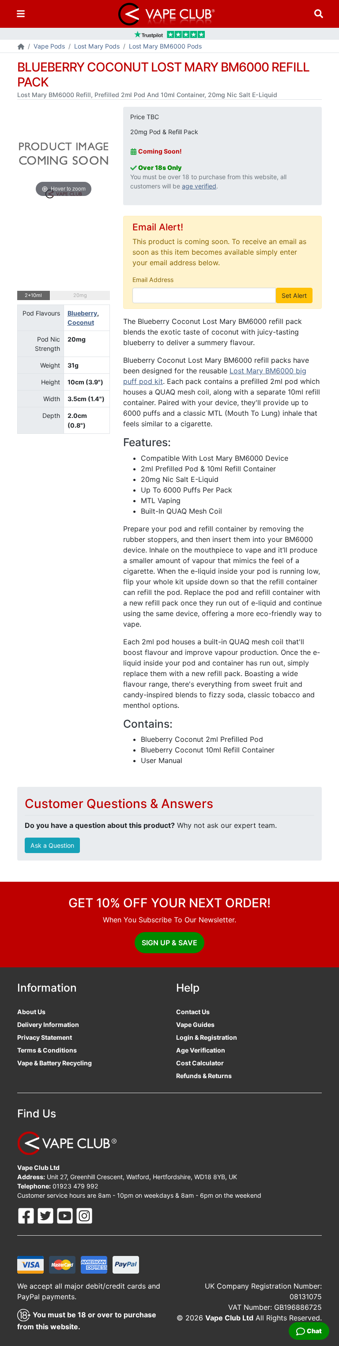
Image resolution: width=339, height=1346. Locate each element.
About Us (31, 1011)
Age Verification (200, 1050)
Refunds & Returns (204, 1075)
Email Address (152, 279)
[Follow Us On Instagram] (84, 1215)
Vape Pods (49, 46)
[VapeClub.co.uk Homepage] (21, 47)
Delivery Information (48, 1024)
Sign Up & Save (169, 942)
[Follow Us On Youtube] (65, 1215)
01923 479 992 (75, 1186)
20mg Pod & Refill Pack (164, 131)
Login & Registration (206, 1037)
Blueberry (82, 313)
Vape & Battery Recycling (54, 1063)
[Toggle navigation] (21, 14)
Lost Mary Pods (97, 46)
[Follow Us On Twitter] (46, 1215)
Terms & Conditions (47, 1050)
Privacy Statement (44, 1037)
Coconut (81, 322)
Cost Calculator (200, 1063)
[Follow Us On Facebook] (27, 1215)
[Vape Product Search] (318, 14)
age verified (199, 186)
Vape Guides (195, 1024)
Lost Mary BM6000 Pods (165, 46)
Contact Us (193, 1011)
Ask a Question (52, 845)
